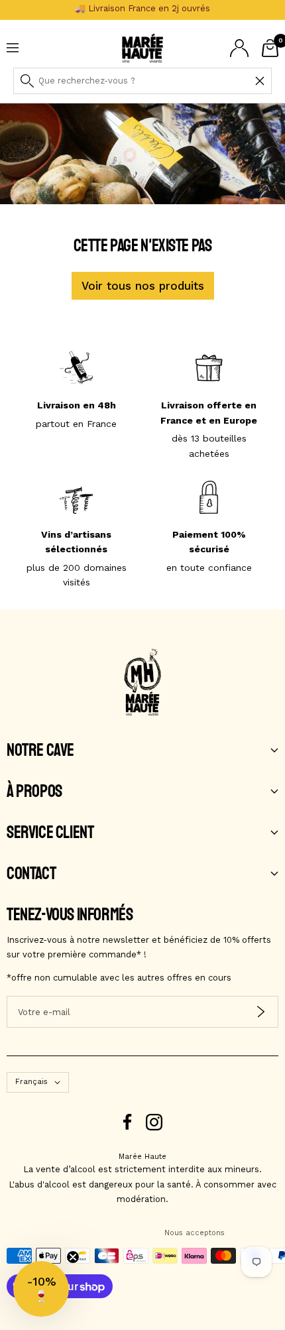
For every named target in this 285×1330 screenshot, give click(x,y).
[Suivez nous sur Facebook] (127, 1122)
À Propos (34, 792)
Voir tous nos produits (143, 285)
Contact (31, 874)
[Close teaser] (73, 1257)
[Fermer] (259, 81)
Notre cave (40, 750)
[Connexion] (239, 48)
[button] (41, 1289)
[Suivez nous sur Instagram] (154, 1122)
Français (31, 1081)
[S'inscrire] (260, 1012)
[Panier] (270, 48)
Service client (50, 833)
